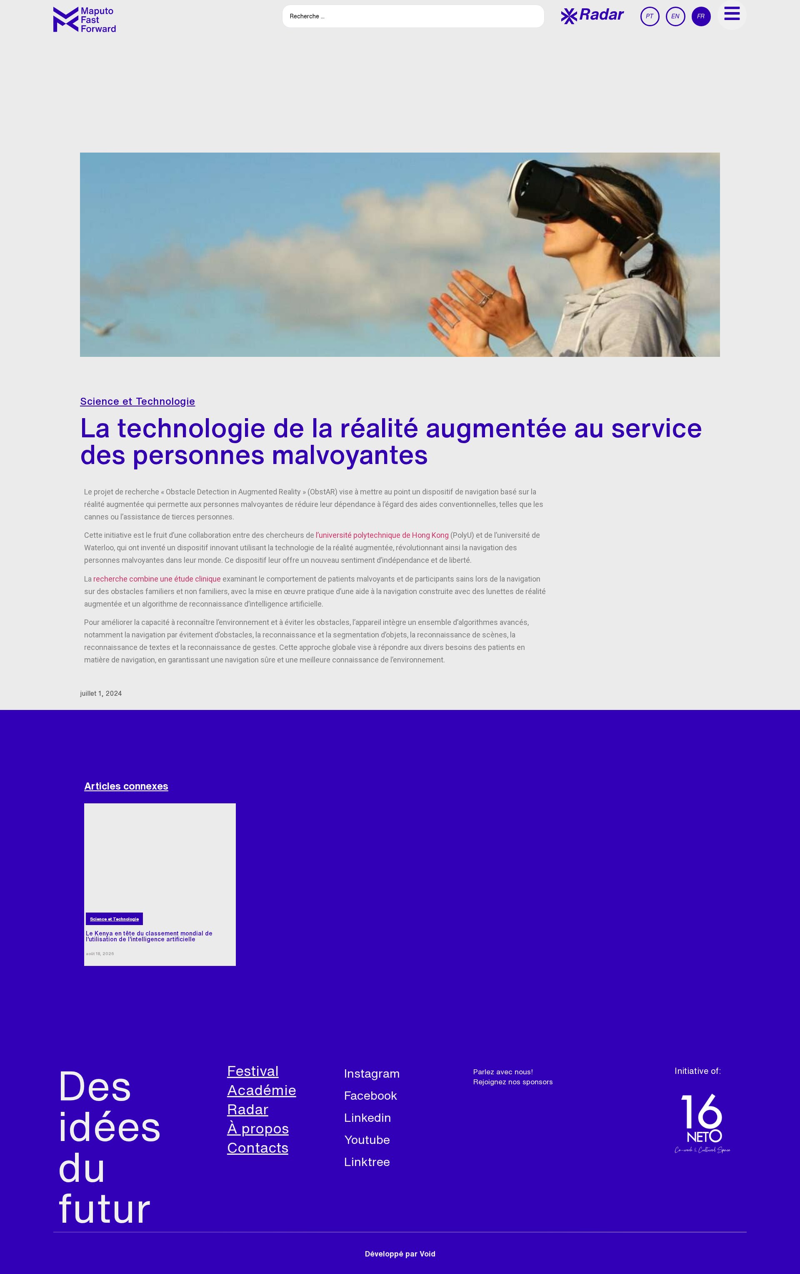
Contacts (257, 1147)
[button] (592, 16)
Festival (253, 1070)
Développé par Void (400, 1253)
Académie (261, 1090)
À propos (258, 1128)
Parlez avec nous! (503, 1071)
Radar (247, 1109)
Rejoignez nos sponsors (513, 1081)
